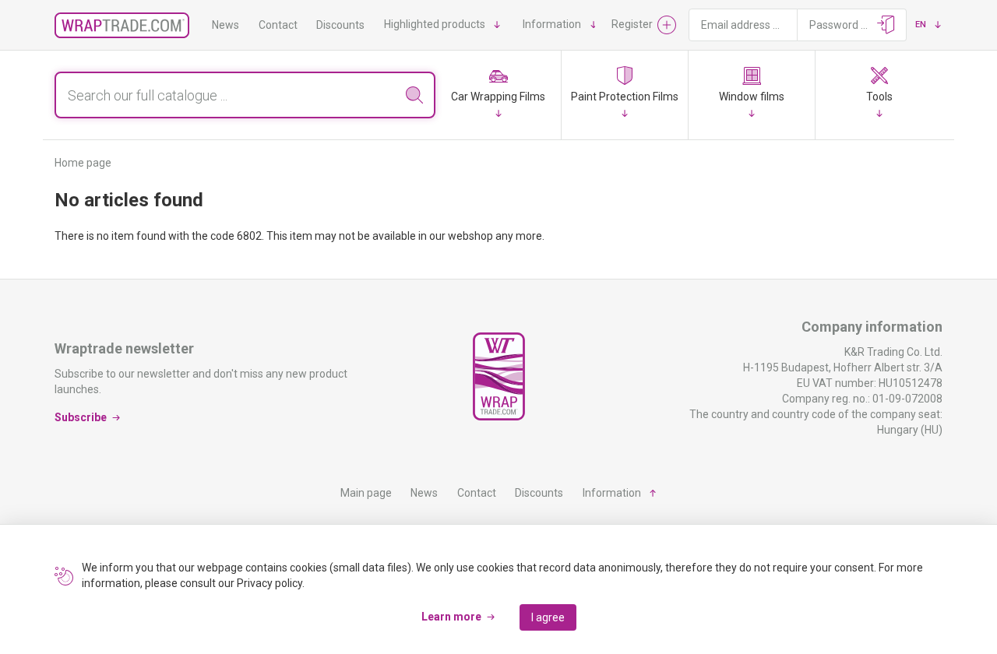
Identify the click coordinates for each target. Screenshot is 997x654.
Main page (366, 493)
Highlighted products (434, 24)
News (225, 25)
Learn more (451, 616)
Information (552, 24)
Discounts (340, 25)
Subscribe (81, 417)
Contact (278, 25)
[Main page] (122, 25)
